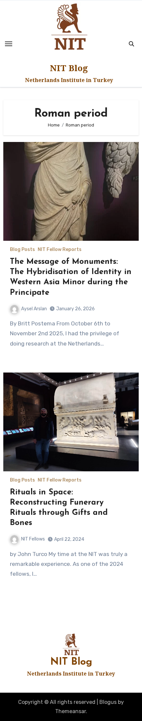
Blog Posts (22, 249)
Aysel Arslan (34, 309)
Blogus (108, 702)
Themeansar (70, 711)
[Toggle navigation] (8, 44)
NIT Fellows (33, 539)
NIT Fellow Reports (60, 249)
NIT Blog (69, 68)
